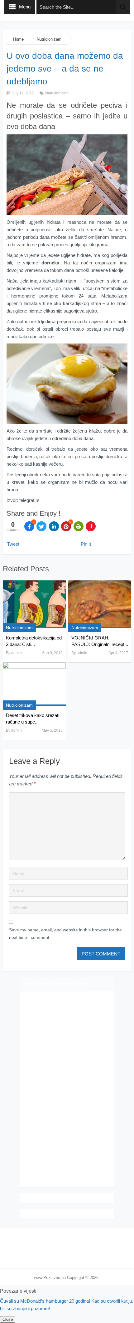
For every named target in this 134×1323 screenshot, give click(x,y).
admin (16, 653)
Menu (25, 6)
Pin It (86, 544)
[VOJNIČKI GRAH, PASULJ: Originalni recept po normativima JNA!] (99, 604)
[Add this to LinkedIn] (54, 526)
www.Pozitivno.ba (50, 1277)
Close (7, 1319)
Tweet (13, 544)
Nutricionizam (49, 39)
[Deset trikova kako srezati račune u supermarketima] (34, 684)
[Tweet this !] (41, 526)
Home (18, 39)
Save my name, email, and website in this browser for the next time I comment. (65, 933)
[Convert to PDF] (91, 526)
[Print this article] (79, 526)
